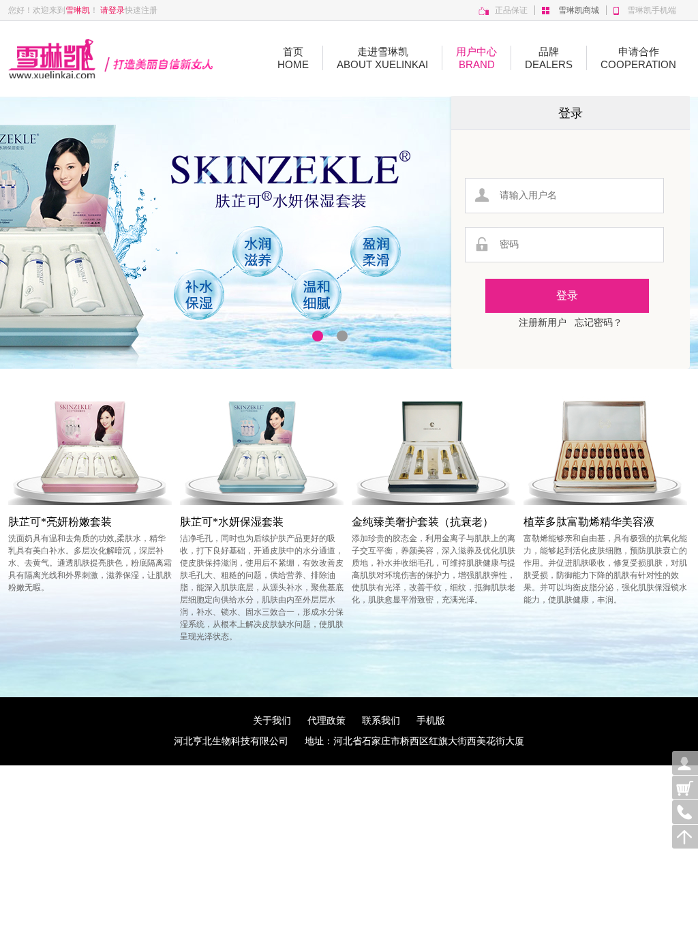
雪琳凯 (77, 10)
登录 (570, 113)
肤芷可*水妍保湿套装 (232, 522)
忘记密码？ (598, 323)
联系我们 (389, 721)
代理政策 (334, 721)
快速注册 (141, 10)
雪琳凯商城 (578, 10)
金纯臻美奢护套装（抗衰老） (423, 522)
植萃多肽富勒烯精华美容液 (589, 522)
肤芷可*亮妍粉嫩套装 (60, 522)
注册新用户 (542, 323)
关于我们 (280, 721)
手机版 (430, 721)
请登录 (112, 10)
